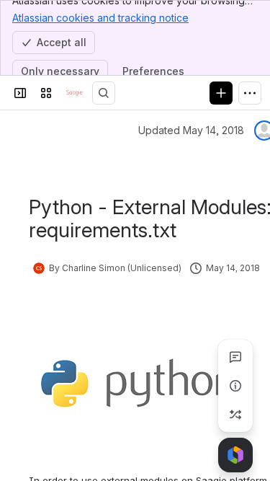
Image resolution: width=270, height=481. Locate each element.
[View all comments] (235, 357)
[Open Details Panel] (235, 385)
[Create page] (235, 414)
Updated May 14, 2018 (191, 130)
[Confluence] (74, 93)
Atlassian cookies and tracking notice (100, 18)
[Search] (103, 93)
